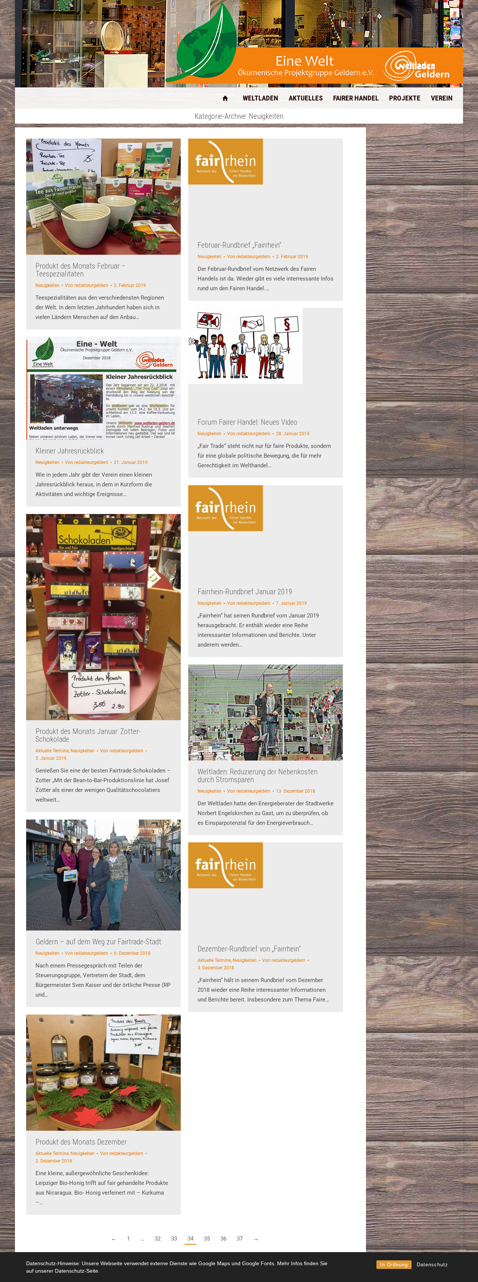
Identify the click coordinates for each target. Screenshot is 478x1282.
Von (86, 285)
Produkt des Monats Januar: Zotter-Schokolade (88, 735)
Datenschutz (432, 1264)
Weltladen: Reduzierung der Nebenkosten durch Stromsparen (257, 775)
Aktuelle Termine (52, 750)
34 (190, 1238)
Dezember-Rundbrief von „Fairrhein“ (249, 948)
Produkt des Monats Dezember (81, 1141)
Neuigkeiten (47, 285)
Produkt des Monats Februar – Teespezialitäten (80, 269)
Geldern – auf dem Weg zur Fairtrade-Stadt (98, 941)
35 (207, 1238)
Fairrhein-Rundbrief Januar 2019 (245, 591)
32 (158, 1238)
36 (223, 1238)
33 (174, 1238)
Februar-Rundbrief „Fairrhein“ (239, 245)
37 (240, 1238)
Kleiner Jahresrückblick (69, 450)
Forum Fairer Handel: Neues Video (247, 422)
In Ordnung (394, 1264)
